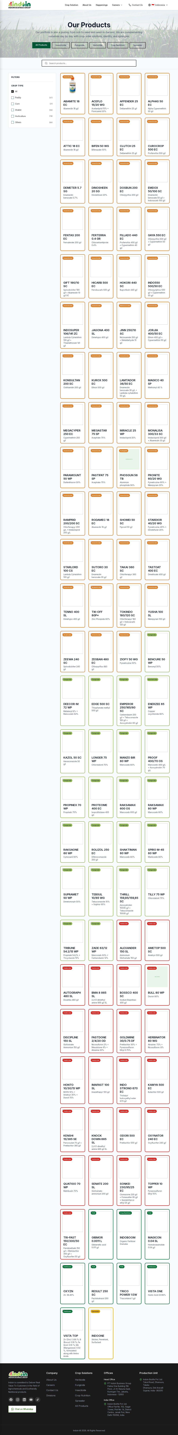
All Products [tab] (41, 45)
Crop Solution (71, 5)
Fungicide (80, 1385)
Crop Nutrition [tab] (118, 45)
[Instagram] (17, 1399)
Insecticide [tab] (60, 45)
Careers (116, 5)
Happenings (102, 5)
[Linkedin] (24, 1399)
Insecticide (80, 1390)
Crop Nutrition (82, 1395)
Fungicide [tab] (79, 45)
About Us (87, 5)
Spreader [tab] (137, 45)
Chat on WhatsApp (24, 1409)
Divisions (50, 1395)
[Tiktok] (37, 1399)
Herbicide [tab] (97, 45)
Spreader (80, 1400)
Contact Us (52, 1390)
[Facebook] (11, 1399)
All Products (81, 1406)
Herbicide (80, 1379)
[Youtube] (31, 1399)
